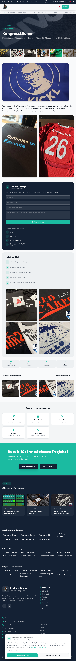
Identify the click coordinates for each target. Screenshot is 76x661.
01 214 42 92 (14, 232)
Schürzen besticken (28, 556)
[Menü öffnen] (72, 7)
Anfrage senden (39, 222)
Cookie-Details (13, 651)
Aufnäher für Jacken (64, 556)
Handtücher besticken (29, 553)
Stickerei (45, 591)
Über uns (43, 622)
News (42, 631)
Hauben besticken (9, 556)
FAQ (51, 1)
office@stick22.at (15, 240)
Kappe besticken (45, 553)
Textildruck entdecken (62, 375)
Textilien (44, 600)
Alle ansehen (68, 486)
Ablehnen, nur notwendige (53, 655)
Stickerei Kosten (45, 571)
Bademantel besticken (11, 553)
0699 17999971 (15, 236)
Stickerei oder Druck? (29, 571)
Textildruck (45, 594)
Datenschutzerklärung (38, 647)
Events (44, 609)
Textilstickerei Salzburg (62, 535)
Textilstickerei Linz (45, 535)
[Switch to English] (59, 6)
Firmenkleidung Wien (10, 539)
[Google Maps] (9, 606)
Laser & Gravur (47, 606)
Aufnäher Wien (44, 539)
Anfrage (65, 6)
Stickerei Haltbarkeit (64, 575)
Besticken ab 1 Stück (10, 571)
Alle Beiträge (7, 25)
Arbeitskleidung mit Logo (45, 575)
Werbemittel (46, 603)
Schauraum (44, 625)
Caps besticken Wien (28, 539)
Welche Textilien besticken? (26, 575)
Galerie (42, 628)
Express (44, 612)
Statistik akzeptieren (22, 655)
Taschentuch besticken (47, 556)
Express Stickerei (63, 571)
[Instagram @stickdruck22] (4, 606)
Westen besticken (63, 553)
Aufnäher (45, 597)
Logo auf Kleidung (9, 575)
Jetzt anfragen (27, 466)
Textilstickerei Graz (28, 535)
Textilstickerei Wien (10, 535)
